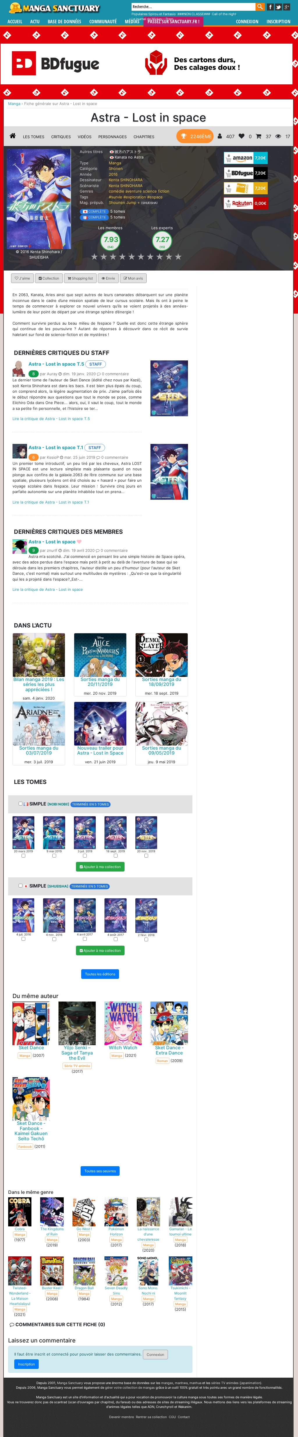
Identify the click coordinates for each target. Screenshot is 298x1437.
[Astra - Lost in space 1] (23, 832)
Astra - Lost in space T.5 (56, 364)
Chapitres (144, 136)
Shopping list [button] (82, 278)
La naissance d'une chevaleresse (148, 1234)
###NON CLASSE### (194, 14)
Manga (54, 7)
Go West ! (84, 1229)
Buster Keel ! (52, 1288)
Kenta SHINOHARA (126, 179)
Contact (184, 1417)
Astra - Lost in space (52, 542)
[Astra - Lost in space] (39, 198)
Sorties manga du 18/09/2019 (161, 681)
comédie (116, 191)
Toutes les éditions (100, 974)
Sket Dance (31, 1048)
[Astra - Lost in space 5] (146, 832)
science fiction (156, 191)
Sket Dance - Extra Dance (169, 1050)
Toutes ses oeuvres (100, 1171)
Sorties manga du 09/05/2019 (161, 750)
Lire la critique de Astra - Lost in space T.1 (51, 502)
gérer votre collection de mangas (130, 1388)
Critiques (61, 136)
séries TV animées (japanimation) (236, 1383)
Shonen (116, 168)
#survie (115, 197)
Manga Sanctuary (70, 1383)
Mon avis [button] (135, 278)
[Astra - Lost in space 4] (115, 832)
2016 (113, 174)
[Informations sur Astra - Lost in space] (13, 136)
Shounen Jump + (124, 202)
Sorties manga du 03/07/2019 (38, 750)
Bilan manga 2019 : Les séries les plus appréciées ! (38, 684)
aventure (133, 191)
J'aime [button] (24, 278)
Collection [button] (50, 278)
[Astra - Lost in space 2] (54, 832)
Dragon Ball (84, 1288)
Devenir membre (121, 1417)
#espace (155, 197)
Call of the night (224, 14)
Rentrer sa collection (151, 1417)
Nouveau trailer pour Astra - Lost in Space (100, 750)
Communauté (103, 21)
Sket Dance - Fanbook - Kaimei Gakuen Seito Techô (31, 1131)
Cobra (20, 1229)
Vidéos (84, 136)
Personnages (112, 136)
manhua (195, 1383)
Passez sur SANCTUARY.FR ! (173, 21)
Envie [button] (110, 278)
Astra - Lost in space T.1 (56, 447)
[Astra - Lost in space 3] (85, 832)
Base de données (64, 21)
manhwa (181, 1383)
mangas (167, 1383)
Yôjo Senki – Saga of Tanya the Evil (77, 1053)
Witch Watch (123, 1048)
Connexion (247, 21)
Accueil (15, 21)
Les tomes (33, 136)
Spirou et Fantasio (162, 14)
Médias (132, 21)
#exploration (134, 197)
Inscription (278, 21)
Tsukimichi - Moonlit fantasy (181, 1293)
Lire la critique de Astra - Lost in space (48, 589)
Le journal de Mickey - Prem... (154, 19)
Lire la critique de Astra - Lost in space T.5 (51, 418)
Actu (35, 21)
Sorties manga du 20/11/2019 (100, 681)
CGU (172, 1417)
